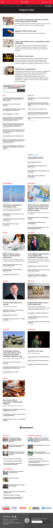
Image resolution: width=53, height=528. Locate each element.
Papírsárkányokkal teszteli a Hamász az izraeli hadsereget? (38, 171)
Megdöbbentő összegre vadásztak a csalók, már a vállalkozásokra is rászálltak (14, 410)
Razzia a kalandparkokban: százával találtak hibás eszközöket (42, 452)
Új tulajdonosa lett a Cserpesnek (10, 315)
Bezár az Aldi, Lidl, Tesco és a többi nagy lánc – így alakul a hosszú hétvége (13, 311)
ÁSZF (10, 519)
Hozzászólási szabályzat (8, 521)
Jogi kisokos (31, 232)
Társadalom (31, 329)
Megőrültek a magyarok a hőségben (12, 495)
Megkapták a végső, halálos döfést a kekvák (38, 266)
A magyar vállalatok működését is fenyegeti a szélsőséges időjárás (38, 317)
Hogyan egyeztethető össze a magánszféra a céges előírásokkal (32, 42)
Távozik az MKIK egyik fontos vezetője (12, 303)
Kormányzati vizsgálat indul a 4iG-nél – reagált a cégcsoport (14, 319)
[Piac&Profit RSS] (15, 516)
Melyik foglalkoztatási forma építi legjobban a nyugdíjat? (38, 218)
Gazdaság (6, 329)
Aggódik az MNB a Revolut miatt (26, 31)
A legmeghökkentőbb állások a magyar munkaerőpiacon (36, 223)
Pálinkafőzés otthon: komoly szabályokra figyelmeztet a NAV (12, 270)
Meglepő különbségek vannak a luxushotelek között (38, 303)
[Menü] (2, 2)
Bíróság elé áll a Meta (14, 478)
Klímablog (31, 281)
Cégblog (5, 281)
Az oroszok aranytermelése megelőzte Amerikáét (12, 105)
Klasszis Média (6, 524)
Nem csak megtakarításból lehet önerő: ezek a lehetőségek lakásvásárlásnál (38, 228)
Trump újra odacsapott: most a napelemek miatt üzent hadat (39, 322)
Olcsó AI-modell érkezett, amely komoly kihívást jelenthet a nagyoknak (13, 464)
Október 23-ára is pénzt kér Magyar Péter (37, 109)
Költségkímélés (7, 183)
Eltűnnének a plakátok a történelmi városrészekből (17, 485)
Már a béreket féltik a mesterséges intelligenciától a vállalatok (13, 402)
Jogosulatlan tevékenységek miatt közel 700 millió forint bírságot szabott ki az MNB (31, 20)
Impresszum (5, 519)
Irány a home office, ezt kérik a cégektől (13, 461)
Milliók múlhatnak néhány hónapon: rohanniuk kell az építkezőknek (11, 255)
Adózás (5, 232)
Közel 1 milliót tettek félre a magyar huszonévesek (11, 224)
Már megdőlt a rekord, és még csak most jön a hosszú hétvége (13, 214)
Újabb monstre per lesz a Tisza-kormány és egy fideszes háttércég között (38, 270)
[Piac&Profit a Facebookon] (13, 516)
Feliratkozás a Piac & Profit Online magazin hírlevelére (39, 519)
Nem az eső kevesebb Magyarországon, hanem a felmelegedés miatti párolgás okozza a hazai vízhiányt (14, 147)
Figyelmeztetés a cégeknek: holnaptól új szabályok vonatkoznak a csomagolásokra (38, 275)
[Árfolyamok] (46, 2)
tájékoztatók (12, 522)
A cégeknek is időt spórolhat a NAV (11, 274)
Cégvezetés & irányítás (34, 435)
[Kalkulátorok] (43, 2)
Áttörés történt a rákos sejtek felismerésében (38, 360)
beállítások (18, 522)
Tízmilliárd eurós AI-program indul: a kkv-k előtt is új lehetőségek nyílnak (14, 415)
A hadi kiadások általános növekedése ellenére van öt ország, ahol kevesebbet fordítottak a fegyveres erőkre (13, 99)
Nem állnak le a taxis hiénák (24, 56)
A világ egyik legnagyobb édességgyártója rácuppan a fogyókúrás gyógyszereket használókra (15, 439)
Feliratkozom (21, 90)
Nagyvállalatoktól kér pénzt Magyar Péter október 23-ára (37, 166)
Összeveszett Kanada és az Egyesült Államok (13, 136)
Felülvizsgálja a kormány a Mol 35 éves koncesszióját (36, 176)
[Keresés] (50, 2)
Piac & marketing (8, 469)
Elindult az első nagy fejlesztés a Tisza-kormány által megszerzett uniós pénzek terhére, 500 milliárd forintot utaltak (14, 141)
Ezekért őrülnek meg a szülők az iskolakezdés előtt (16, 472)
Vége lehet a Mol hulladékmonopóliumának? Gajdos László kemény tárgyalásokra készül (38, 113)
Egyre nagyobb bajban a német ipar (42, 445)
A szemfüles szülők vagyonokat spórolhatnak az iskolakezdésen (14, 219)
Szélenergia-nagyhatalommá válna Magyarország (12, 206)
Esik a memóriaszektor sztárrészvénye (13, 458)
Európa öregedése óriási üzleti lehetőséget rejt (38, 356)
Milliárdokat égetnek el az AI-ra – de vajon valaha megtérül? (14, 420)
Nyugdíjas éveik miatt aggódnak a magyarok (38, 364)
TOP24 (31, 95)
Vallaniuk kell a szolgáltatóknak (25, 69)
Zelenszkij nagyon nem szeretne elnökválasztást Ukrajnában (39, 98)
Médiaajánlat (15, 519)
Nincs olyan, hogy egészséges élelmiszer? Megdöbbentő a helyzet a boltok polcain (13, 498)
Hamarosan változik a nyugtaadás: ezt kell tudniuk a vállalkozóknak (12, 265)
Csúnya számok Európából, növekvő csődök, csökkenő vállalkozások (38, 461)
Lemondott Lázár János (36, 351)
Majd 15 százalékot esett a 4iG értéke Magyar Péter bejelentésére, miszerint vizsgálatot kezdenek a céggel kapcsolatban (13, 119)
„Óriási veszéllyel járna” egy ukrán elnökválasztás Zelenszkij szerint (35, 158)
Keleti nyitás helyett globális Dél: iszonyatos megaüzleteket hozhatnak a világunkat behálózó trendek (39, 104)
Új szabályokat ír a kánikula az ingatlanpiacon (38, 313)
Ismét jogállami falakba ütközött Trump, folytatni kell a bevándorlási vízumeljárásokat (14, 109)
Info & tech (6, 435)
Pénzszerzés (31, 183)
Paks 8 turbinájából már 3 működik (11, 113)
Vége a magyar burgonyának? (34, 162)
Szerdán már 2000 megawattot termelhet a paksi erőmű (39, 118)
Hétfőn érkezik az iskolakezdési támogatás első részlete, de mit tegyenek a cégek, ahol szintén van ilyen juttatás (14, 131)
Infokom (5, 378)
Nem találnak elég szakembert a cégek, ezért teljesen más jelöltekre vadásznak (38, 465)
